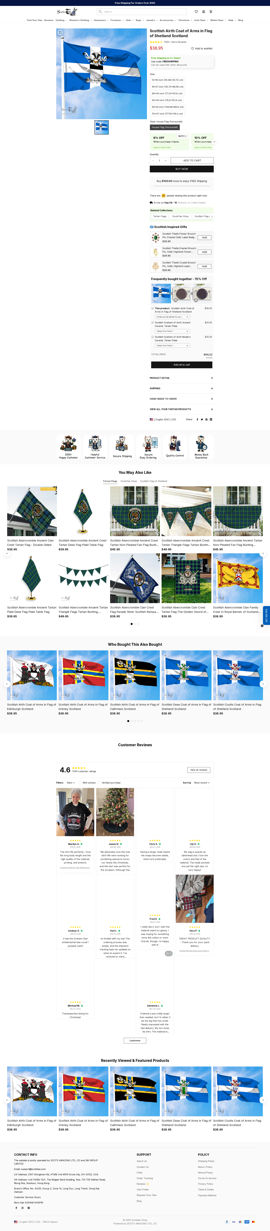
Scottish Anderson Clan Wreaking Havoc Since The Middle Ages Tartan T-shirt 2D (75, 868)
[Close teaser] (262, 625)
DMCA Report (50, 1221)
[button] (266, 615)
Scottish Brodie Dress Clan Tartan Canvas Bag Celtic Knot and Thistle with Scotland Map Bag (194, 951)
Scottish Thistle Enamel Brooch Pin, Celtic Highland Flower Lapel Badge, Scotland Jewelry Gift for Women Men (179, 250)
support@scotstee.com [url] (33, 1169)
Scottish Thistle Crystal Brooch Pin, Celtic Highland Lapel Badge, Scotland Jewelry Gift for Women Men (179, 264)
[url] (175, 42)
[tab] (131, 624)
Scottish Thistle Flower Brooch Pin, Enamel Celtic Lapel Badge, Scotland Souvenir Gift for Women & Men (179, 235)
